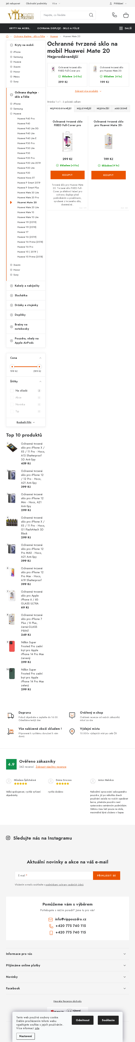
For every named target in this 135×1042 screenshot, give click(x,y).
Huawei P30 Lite (26, 148)
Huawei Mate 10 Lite (28, 217)
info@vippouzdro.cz (70, 919)
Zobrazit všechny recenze (51, 767)
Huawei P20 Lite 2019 (29, 163)
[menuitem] (20, 28)
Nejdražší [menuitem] (103, 108)
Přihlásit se (106, 875)
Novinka (27, 404)
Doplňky (20, 315)
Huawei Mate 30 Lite (28, 192)
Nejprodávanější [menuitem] (61, 108)
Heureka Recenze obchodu (68, 1001)
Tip (27, 411)
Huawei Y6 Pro (25, 246)
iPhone (17, 52)
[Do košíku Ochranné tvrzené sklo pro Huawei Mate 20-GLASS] (108, 175)
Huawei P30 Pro (26, 143)
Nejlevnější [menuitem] (84, 108)
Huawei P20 (23, 172)
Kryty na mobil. (24, 45)
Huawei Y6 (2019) (27, 237)
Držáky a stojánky (26, 305)
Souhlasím (108, 1020)
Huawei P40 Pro (26, 118)
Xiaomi (17, 66)
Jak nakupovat (13, 3)
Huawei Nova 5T (26, 177)
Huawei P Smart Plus (28, 187)
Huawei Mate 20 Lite (28, 207)
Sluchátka (21, 295)
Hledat (91, 15)
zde (37, 1028)
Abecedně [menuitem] (121, 108)
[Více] (125, 28)
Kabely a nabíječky (27, 286)
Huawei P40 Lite (26, 133)
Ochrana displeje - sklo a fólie (27, 95)
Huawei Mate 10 (25, 212)
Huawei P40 (23, 123)
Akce (27, 397)
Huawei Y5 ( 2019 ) (27, 251)
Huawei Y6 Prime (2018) (30, 242)
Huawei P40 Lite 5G (28, 128)
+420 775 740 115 (115, 15)
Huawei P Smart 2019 (28, 182)
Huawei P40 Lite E (27, 138)
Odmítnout (82, 1020)
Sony (16, 81)
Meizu (17, 76)
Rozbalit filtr (24, 422)
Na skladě (27, 390)
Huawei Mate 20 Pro (28, 197)
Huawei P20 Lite (26, 168)
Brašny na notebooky (22, 327)
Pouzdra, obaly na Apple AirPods (27, 341)
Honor (17, 71)
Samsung (18, 57)
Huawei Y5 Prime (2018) (30, 256)
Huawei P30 (23, 153)
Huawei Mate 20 (27, 202)
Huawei (17, 61)
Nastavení (25, 1036)
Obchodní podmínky (36, 3)
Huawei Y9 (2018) (26, 227)
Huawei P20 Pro (26, 158)
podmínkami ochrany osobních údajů (65, 884)
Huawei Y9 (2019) (27, 222)
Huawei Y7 (22, 232)
